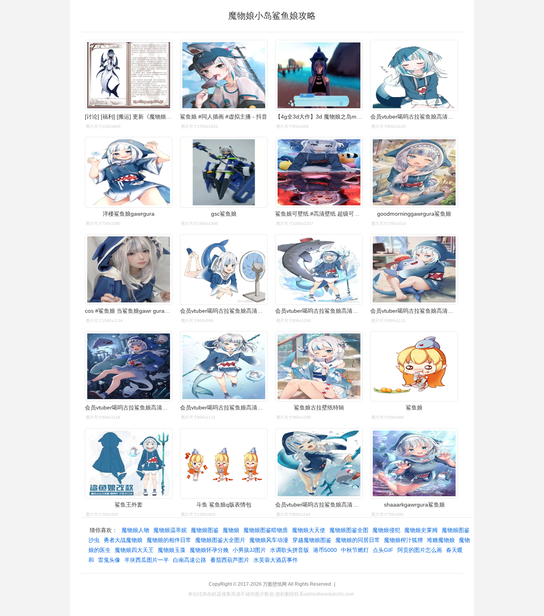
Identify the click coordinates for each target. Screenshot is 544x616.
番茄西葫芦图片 (229, 560)
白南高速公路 (189, 560)
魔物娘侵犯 (386, 530)
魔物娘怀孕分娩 (209, 550)
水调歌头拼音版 (289, 550)
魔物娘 (231, 530)
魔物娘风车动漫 (268, 540)
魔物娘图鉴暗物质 (265, 530)
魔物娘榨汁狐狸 (403, 540)
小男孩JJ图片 (249, 550)
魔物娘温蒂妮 (170, 530)
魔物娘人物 (135, 530)
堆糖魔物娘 (441, 540)
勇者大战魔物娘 (123, 540)
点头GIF (383, 550)
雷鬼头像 (109, 560)
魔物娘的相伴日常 (169, 540)
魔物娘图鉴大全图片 (220, 540)
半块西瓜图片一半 (146, 560)
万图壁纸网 (275, 584)
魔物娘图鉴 (205, 530)
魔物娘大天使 (308, 530)
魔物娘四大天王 (134, 550)
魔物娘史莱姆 (421, 530)
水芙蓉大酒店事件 (275, 560)
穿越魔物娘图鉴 (311, 540)
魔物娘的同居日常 (357, 540)
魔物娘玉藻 (172, 550)
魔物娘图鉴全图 (348, 530)
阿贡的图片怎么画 (419, 550)
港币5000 (325, 550)
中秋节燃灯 (355, 550)
